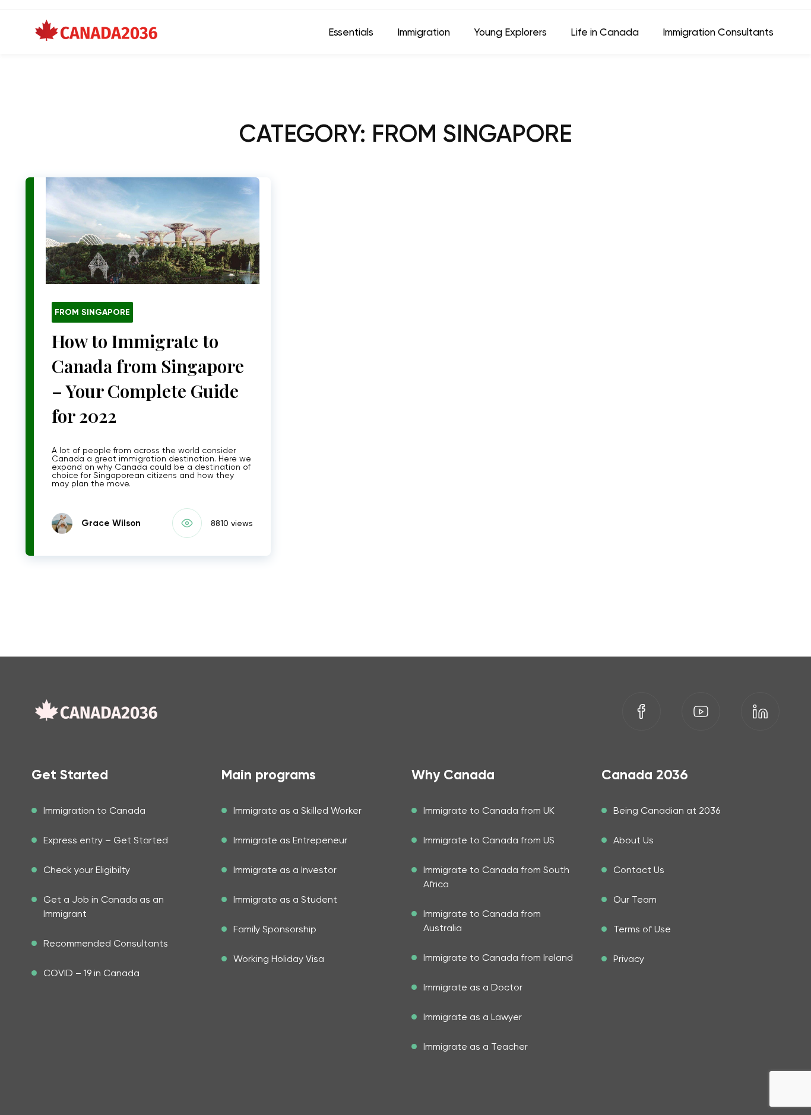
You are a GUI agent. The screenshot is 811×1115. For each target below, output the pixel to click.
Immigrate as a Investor (285, 869)
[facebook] (641, 711)
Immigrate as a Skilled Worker (297, 810)
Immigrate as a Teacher (475, 1046)
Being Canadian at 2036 (666, 810)
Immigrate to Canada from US (489, 840)
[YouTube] (701, 711)
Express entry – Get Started (105, 840)
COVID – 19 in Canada (91, 973)
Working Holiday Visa (278, 958)
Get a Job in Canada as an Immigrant (103, 906)
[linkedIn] (760, 711)
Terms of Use (642, 929)
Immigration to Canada (94, 810)
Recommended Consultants (105, 943)
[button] (203, 523)
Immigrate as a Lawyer (472, 1016)
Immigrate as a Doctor (472, 987)
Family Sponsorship (274, 929)
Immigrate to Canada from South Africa (496, 877)
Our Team (635, 899)
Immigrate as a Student (285, 899)
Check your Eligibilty (86, 869)
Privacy (628, 958)
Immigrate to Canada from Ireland (498, 957)
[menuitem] (350, 32)
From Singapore (92, 312)
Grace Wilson (111, 523)
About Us (633, 840)
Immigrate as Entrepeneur (290, 840)
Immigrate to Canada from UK (489, 810)
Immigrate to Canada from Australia (482, 921)
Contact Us (638, 869)
